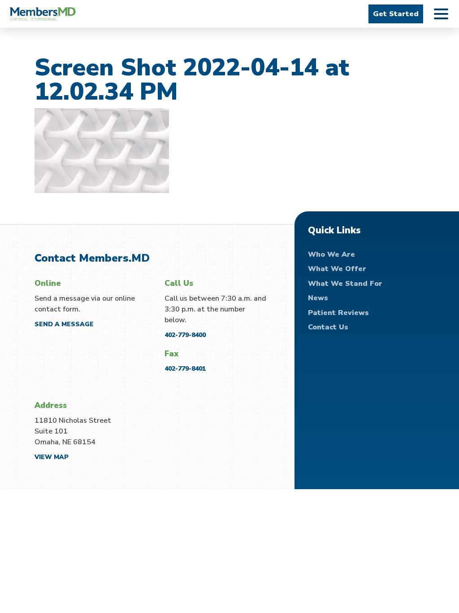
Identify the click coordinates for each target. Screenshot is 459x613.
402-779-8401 (185, 368)
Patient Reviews (338, 313)
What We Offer (337, 269)
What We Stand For (345, 284)
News (318, 298)
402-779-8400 (185, 335)
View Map (52, 457)
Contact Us (328, 327)
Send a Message (64, 324)
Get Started (396, 14)
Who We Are (331, 254)
